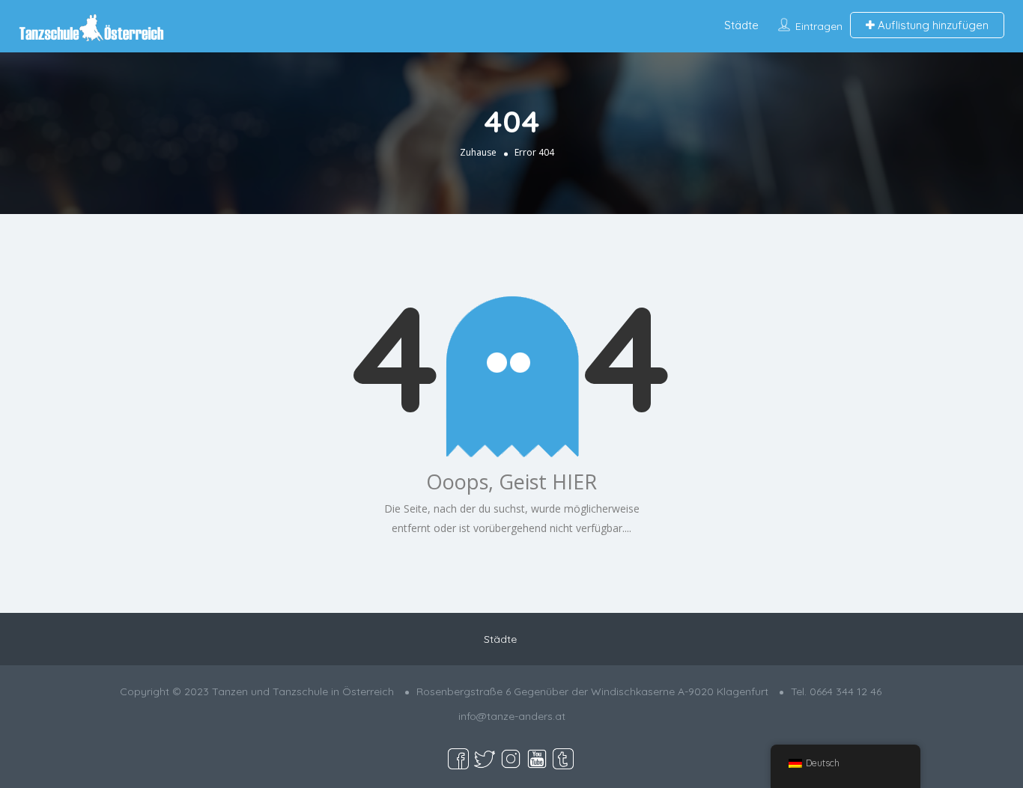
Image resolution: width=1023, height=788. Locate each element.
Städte (741, 25)
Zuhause (478, 151)
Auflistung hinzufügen (932, 25)
